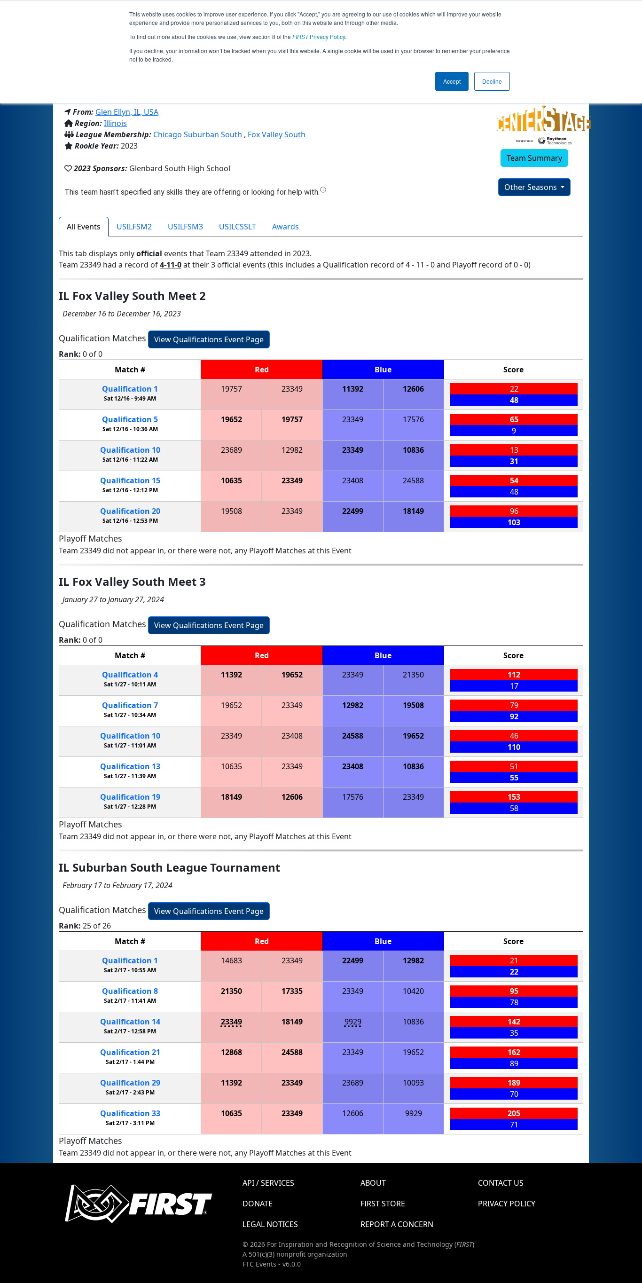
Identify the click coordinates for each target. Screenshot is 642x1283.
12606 (413, 389)
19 (130, 797)
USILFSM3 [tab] (185, 226)
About (373, 1183)
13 (130, 766)
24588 (413, 480)
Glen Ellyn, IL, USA (126, 112)
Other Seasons (531, 187)
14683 (231, 960)
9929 (352, 1021)
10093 (413, 1083)
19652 (231, 419)
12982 (292, 450)
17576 (413, 419)
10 (130, 450)
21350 (413, 674)
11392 (352, 389)
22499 (352, 511)
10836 (413, 450)
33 (130, 1113)
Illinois (115, 123)
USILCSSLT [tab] (237, 226)
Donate (258, 1203)
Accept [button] (452, 81)
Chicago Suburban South (198, 134)
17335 (292, 991)
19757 (231, 389)
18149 (413, 511)
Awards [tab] (285, 226)
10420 (413, 991)
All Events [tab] (84, 226)
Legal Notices (270, 1224)
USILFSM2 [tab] (134, 226)
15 (130, 480)
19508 (231, 511)
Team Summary (534, 158)
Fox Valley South (276, 134)
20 (130, 511)
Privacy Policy (318, 36)
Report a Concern (396, 1224)
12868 (231, 1052)
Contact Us (501, 1183)
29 (130, 1083)
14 (130, 1021)
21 (130, 1052)
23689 (231, 450)
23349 (292, 389)
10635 (231, 480)
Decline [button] (492, 81)
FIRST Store (382, 1203)
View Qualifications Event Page (209, 339)
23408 (352, 480)
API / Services (268, 1183)
